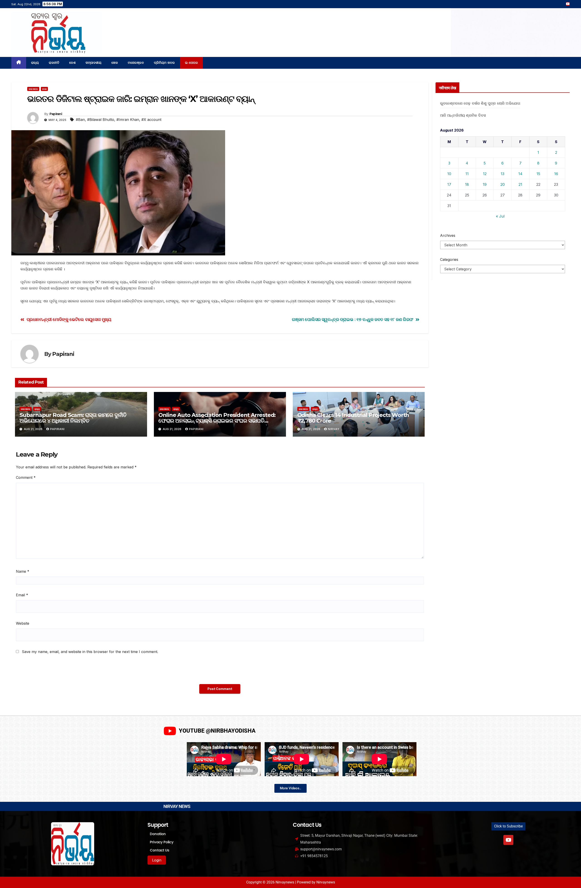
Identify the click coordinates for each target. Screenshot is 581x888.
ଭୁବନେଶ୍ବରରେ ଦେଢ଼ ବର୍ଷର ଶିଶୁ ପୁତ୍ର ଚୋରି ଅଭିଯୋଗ (480, 103)
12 (485, 173)
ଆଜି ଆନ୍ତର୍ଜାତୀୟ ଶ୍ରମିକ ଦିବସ (463, 115)
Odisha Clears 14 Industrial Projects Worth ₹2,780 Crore (353, 418)
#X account (151, 119)
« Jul (500, 216)
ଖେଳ (114, 62)
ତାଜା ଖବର (33, 89)
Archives (447, 235)
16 (556, 173)
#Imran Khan (127, 119)
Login (156, 860)
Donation (158, 834)
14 (520, 173)
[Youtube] (508, 840)
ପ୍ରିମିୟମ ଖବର (164, 62)
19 (485, 184)
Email (22, 595)
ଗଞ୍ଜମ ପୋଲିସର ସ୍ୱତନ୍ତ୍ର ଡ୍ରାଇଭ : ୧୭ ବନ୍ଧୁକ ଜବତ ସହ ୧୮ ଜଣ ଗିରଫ (352, 319)
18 (467, 184)
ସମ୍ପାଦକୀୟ (93, 62)
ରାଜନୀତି (54, 62)
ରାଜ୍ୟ (35, 62)
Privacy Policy (161, 842)
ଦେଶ (72, 62)
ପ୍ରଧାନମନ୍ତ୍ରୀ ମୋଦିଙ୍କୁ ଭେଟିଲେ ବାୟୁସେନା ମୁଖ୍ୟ (69, 319)
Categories (449, 259)
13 (502, 173)
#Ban (80, 119)
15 (538, 173)
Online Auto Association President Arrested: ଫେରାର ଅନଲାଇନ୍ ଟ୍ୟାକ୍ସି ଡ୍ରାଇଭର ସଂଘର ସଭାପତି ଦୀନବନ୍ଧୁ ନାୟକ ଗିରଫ (217, 421)
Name (22, 571)
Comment (26, 477)
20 (502, 184)
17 (449, 184)
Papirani (55, 114)
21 (520, 184)
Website (22, 623)
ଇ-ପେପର (191, 62)
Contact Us (159, 850)
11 (467, 173)
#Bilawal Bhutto (100, 119)
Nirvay (334, 429)
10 (449, 173)
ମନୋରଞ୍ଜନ (136, 62)
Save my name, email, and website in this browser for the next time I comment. (90, 651)
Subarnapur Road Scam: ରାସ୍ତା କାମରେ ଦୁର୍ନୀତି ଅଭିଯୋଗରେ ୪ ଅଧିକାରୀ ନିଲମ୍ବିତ (73, 418)
